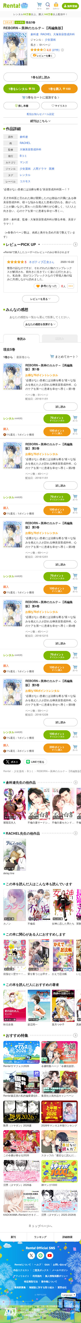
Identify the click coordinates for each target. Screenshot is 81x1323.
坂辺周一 (33, 1024)
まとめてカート (65, 356)
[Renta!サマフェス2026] (24, 5)
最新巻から (23, 357)
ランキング (40, 1237)
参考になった (49, 286)
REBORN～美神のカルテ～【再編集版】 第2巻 (49, 446)
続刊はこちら (39, 121)
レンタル (25, 175)
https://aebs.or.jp (27, 1318)
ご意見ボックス (41, 1270)
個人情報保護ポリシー (56, 1275)
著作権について (49, 1281)
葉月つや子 (58, 1024)
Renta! (7, 771)
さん (41, 262)
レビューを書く (45, 55)
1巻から (8, 357)
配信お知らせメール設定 (40, 114)
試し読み (61, 406)
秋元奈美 (8, 1024)
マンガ (24, 162)
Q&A (47, 1264)
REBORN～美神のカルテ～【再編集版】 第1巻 (49, 367)
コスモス (25, 181)
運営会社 (62, 1287)
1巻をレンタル (22, 89)
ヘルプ (37, 1264)
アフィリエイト (21, 1275)
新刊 (13, 1237)
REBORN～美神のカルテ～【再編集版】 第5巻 (49, 683)
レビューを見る (39, 299)
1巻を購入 (59, 89)
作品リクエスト (21, 1270)
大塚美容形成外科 (64, 34)
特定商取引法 (31, 1281)
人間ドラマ (40, 168)
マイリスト (61, 105)
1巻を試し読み (40, 77)
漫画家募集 (20, 1287)
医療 (51, 168)
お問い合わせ (60, 1264)
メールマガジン (60, 1270)
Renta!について (23, 1264)
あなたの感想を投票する (39, 324)
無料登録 (72, 6)
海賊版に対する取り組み (41, 1287)
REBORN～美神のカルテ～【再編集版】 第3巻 (49, 525)
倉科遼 (35, 34)
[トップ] (11, 5)
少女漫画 (50, 39)
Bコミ (23, 156)
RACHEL (45, 34)
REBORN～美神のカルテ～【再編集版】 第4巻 (49, 604)
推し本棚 (23, 105)
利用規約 (37, 1275)
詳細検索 (67, 1237)
